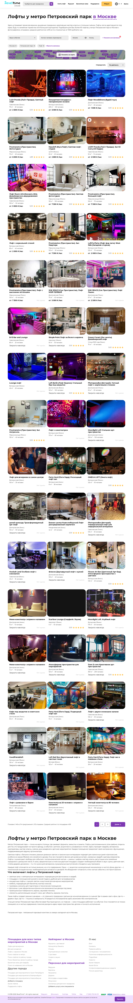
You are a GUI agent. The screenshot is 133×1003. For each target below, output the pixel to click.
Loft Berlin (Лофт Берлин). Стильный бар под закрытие (65, 384)
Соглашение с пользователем (100, 952)
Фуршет (71, 4)
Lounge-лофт (15, 383)
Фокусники (52, 981)
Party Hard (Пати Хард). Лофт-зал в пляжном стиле (104, 758)
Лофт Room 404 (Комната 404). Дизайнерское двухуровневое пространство (23, 196)
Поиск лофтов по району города (19, 957)
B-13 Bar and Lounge (18, 337)
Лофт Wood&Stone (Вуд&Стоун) (102, 100)
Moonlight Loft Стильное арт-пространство (101, 431)
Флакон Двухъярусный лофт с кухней (66, 572)
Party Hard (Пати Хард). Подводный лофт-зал (65, 713)
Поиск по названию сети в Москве (20, 965)
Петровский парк (26, 46)
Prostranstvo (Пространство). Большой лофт (101, 195)
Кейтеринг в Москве (61, 939)
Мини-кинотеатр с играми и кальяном (27, 619)
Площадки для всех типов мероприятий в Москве (24, 940)
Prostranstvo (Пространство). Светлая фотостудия (66, 195)
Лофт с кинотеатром (58, 430)
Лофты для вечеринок (16, 946)
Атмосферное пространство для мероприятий (64, 666)
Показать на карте (68, 55)
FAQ (49, 960)
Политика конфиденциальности (100, 954)
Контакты (92, 946)
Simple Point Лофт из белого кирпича (66, 337)
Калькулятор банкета (56, 946)
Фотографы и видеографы (57, 978)
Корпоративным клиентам (58, 952)
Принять (120, 999)
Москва (12, 46)
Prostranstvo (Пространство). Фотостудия (22, 148)
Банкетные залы (82, 4)
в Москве (17, 5)
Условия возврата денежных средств (102, 968)
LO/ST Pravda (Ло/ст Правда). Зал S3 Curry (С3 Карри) (104, 148)
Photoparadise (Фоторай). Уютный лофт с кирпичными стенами (103, 384)
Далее (117, 824)
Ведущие (51, 967)
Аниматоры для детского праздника (61, 984)
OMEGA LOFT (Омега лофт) (100, 477)
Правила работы (95, 949)
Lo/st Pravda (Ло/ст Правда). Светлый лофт (26, 101)
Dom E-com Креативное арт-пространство (101, 666)
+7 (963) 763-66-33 (92, 994)
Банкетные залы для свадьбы (18, 963)
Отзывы (51, 949)
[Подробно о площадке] (27, 83)
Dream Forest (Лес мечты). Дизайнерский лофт (100, 338)
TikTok (74, 994)
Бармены (51, 970)
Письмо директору (96, 971)
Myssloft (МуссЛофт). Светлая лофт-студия (65, 148)
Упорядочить (101, 65)
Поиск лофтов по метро (16, 954)
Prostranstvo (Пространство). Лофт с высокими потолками (26, 291)
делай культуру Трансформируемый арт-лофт (26, 524)
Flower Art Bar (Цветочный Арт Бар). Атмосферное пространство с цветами (104, 574)
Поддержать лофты (15, 986)
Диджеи (51, 975)
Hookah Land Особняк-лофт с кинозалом (22, 573)
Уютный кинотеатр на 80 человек (103, 803)
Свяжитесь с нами (118, 994)
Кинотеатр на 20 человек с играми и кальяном (66, 804)
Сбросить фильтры (53, 46)
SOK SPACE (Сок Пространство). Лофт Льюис (105, 291)
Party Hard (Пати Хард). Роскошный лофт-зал (65, 478)
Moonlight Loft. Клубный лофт (101, 619)
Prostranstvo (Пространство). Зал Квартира (64, 244)
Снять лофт (62, 4)
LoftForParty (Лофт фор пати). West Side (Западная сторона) (104, 244)
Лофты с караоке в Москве (17, 952)
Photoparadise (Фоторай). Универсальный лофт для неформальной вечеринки (100, 525)
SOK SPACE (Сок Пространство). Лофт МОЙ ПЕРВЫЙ (66, 291)
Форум (106, 4)
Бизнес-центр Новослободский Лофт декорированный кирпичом (66, 524)
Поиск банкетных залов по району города (23, 960)
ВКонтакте (55, 994)
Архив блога (93, 965)
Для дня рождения (14, 949)
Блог (90, 943)
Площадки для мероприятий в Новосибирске (24, 978)
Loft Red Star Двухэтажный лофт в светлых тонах (64, 758)
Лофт (40, 46)
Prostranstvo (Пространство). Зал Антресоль (24, 431)
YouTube (65, 994)
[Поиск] (51, 4)
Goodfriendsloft (16, 757)
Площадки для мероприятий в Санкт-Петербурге (26, 973)
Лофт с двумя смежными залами (103, 712)
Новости (92, 960)
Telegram (44, 994)
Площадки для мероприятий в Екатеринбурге (24, 975)
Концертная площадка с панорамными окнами (60, 101)
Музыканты (52, 973)
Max (81, 994)
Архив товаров (94, 963)
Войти (126, 4)
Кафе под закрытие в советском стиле (24, 713)
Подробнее (93, 957)
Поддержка (95, 4)
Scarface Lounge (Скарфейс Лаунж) (65, 619)
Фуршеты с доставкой (56, 943)
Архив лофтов (13, 984)
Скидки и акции (54, 957)
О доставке (52, 954)
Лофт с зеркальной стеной (21, 243)
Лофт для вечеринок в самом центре (26, 477)
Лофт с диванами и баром (21, 803)
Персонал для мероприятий (66, 963)
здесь (53, 997)
